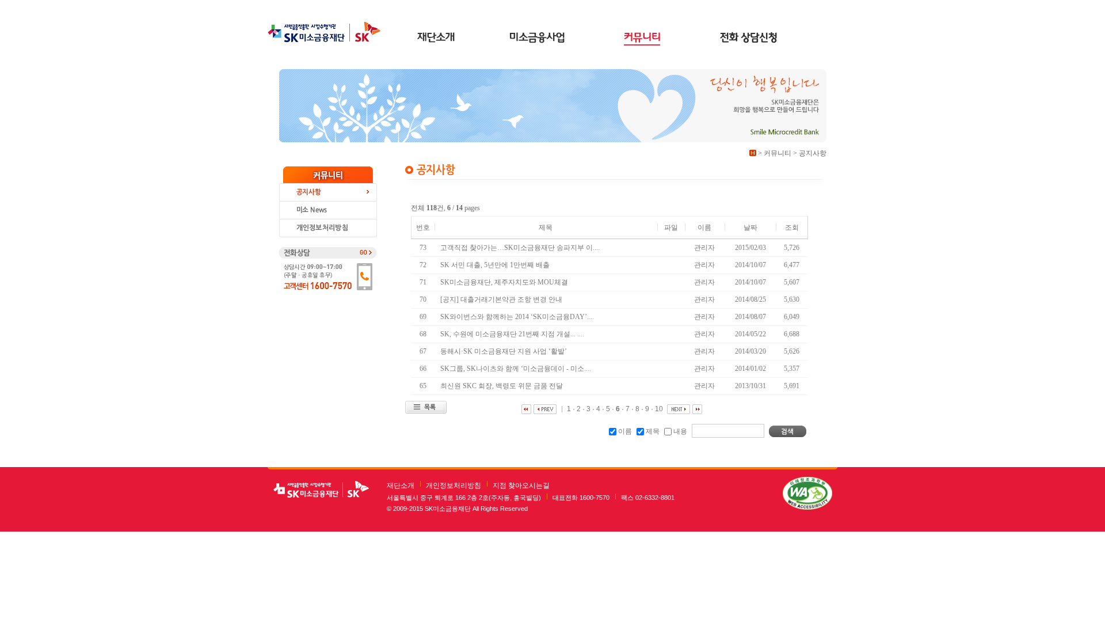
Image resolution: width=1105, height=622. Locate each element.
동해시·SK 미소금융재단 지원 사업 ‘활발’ (504, 351)
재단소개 (400, 485)
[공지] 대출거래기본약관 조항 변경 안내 (502, 299)
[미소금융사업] (539, 38)
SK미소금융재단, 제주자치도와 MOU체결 (505, 282)
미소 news (328, 210)
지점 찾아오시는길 (521, 485)
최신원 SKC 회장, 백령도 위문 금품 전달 (502, 386)
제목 (653, 431)
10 (659, 409)
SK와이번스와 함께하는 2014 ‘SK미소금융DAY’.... (518, 317)
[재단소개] (436, 38)
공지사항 (328, 193)
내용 (680, 431)
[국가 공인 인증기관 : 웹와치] (807, 493)
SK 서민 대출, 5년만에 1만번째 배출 (495, 265)
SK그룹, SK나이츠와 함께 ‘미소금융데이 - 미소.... (516, 369)
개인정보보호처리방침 (328, 228)
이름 (625, 431)
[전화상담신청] (748, 38)
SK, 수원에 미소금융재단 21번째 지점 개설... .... (513, 334)
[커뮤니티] (642, 38)
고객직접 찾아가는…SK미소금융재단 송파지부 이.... (520, 248)
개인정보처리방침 (453, 485)
